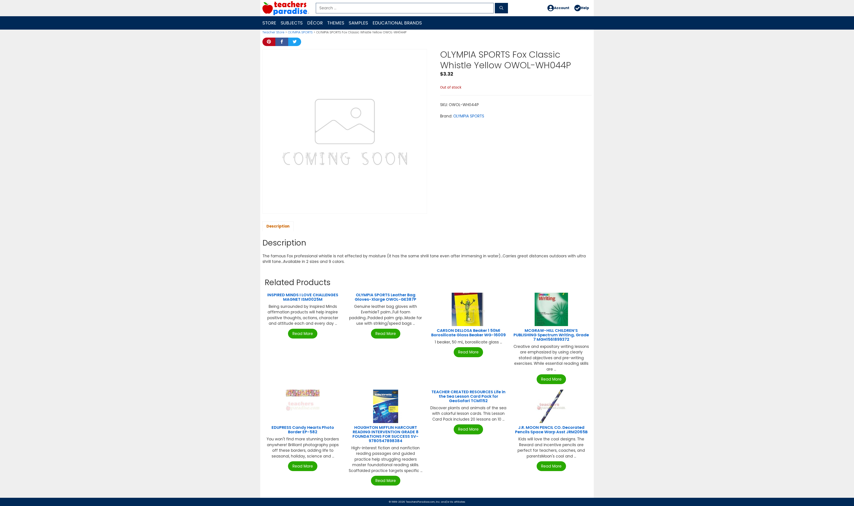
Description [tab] (278, 226)
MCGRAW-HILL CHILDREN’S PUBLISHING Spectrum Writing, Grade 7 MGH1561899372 (551, 335)
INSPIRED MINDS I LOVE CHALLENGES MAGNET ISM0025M (302, 297)
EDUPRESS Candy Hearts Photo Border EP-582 (303, 430)
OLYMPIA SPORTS (300, 32)
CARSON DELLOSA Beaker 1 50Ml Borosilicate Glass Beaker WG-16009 (468, 333)
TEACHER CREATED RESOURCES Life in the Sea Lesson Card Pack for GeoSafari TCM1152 (468, 396)
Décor (315, 23)
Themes (335, 23)
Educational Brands (397, 23)
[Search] (501, 8)
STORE (269, 23)
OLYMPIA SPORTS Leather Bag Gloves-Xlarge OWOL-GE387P (385, 297)
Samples (358, 23)
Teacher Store (273, 32)
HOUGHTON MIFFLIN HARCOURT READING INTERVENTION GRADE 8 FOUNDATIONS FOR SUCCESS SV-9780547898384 (385, 434)
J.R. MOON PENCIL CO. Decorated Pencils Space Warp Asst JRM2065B (551, 430)
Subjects (292, 23)
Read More (302, 333)
